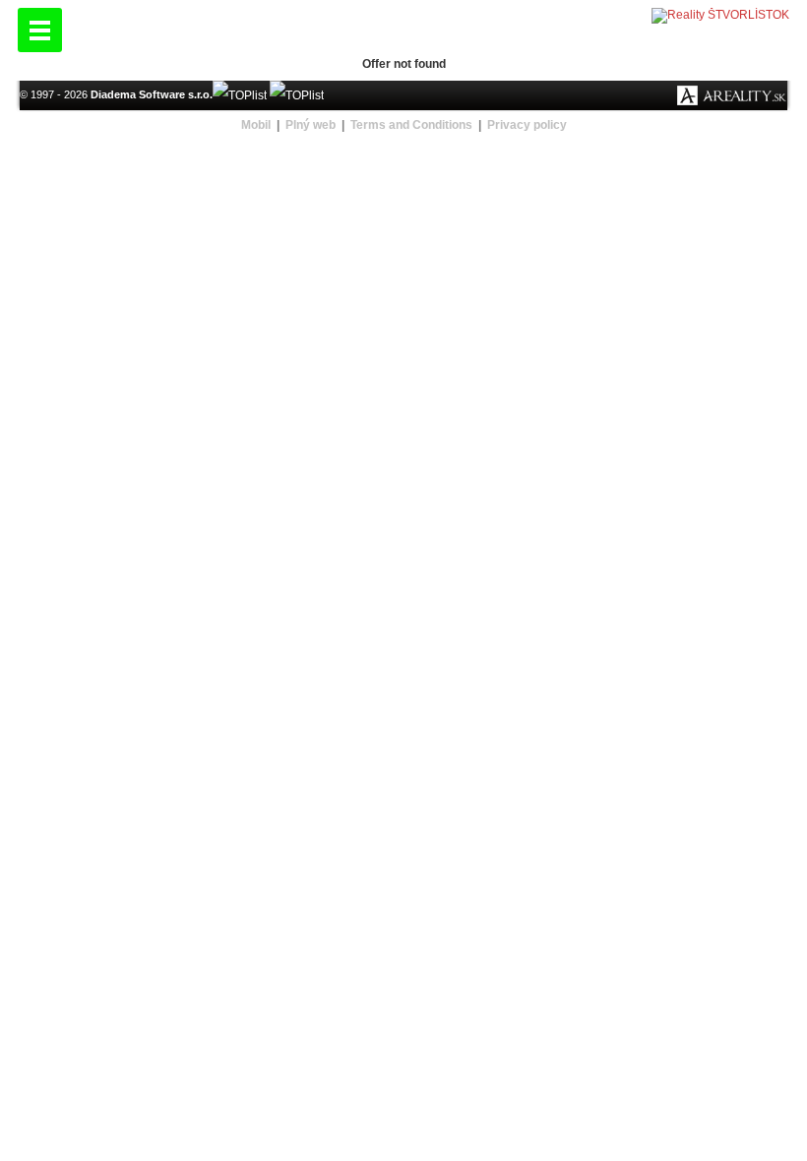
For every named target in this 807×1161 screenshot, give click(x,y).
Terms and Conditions (411, 125)
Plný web (310, 125)
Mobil (256, 125)
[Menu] (40, 30)
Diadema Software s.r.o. (152, 94)
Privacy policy (527, 125)
